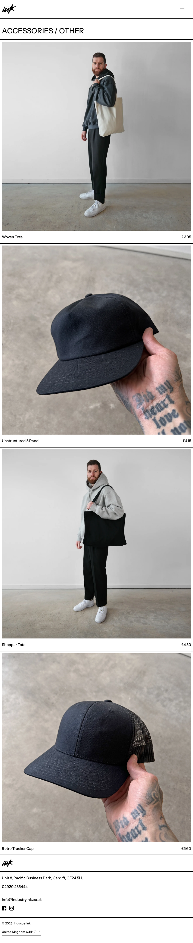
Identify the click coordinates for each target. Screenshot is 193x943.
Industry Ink (22, 923)
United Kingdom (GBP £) (19, 932)
